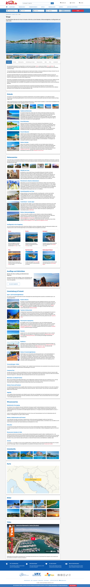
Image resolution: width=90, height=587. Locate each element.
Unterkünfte (55, 62)
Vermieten (73, 2)
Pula (9, 250)
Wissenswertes (39, 62)
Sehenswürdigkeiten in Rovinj (42, 220)
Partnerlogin (46, 580)
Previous (7, 56)
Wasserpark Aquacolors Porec (26, 326)
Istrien (37, 66)
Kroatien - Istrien (15, 14)
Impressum (35, 580)
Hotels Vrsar (39, 458)
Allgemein (9, 62)
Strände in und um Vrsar (25, 149)
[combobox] (12, 11)
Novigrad (45, 231)
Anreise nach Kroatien (48, 443)
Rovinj (52, 66)
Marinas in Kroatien (33, 307)
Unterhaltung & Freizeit (30, 62)
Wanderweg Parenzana (30, 335)
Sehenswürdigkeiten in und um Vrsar (27, 217)
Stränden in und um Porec (38, 150)
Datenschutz (40, 580)
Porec (48, 66)
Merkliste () (63, 2)
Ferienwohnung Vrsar (27, 458)
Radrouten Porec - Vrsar (40, 345)
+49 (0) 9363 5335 (55, 580)
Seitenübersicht (8, 14)
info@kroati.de (63, 580)
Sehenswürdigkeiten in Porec (29, 220)
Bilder (46, 62)
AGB (31, 580)
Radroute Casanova (50, 344)
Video (50, 62)
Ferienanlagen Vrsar (53, 458)
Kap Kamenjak (29, 250)
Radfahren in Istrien (41, 347)
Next (59, 56)
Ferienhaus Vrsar (13, 458)
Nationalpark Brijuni (48, 250)
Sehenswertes (21, 62)
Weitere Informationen (52, 585)
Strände (14, 62)
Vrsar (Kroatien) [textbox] (12, 10)
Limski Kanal (31, 209)
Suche (78, 10)
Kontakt (81, 2)
